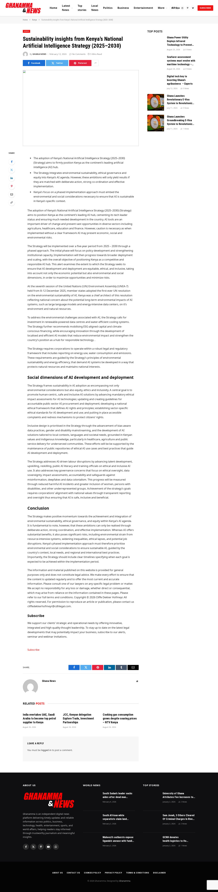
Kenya (26, 31)
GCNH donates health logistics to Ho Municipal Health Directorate (174, 839)
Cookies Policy (92, 873)
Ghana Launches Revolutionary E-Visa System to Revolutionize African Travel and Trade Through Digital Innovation (180, 99)
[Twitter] (11, 170)
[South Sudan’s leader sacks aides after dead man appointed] (91, 799)
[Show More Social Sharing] (95, 63)
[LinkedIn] (11, 178)
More (161, 8)
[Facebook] (11, 161)
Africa (176, 8)
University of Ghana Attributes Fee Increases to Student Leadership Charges (178, 795)
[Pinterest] (11, 186)
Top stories (82, 8)
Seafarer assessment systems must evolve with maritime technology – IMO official (181, 60)
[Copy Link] (11, 202)
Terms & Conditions (137, 873)
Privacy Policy (113, 873)
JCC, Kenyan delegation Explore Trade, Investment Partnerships (78, 718)
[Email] (11, 194)
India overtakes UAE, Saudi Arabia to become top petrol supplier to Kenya (39, 718)
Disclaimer (159, 873)
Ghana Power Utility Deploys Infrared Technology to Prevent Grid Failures (179, 41)
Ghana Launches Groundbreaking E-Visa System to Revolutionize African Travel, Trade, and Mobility (180, 120)
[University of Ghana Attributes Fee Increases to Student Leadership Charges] (151, 799)
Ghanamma (124, 880)
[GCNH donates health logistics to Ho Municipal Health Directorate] (151, 843)
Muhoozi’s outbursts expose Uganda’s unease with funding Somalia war (119, 839)
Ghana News (39, 54)
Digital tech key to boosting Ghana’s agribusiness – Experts (180, 80)
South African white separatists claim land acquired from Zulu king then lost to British (118, 817)
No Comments (79, 54)
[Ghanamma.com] (23, 8)
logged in (46, 750)
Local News (94, 8)
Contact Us (73, 873)
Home (53, 8)
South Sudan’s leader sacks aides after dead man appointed (117, 795)
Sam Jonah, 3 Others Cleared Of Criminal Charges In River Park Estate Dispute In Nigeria (178, 817)
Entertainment (143, 8)
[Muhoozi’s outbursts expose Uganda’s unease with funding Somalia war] (91, 843)
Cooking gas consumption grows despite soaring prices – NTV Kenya (120, 718)
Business (123, 8)
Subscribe (205, 8)
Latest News (66, 8)
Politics (108, 8)
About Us (57, 873)
